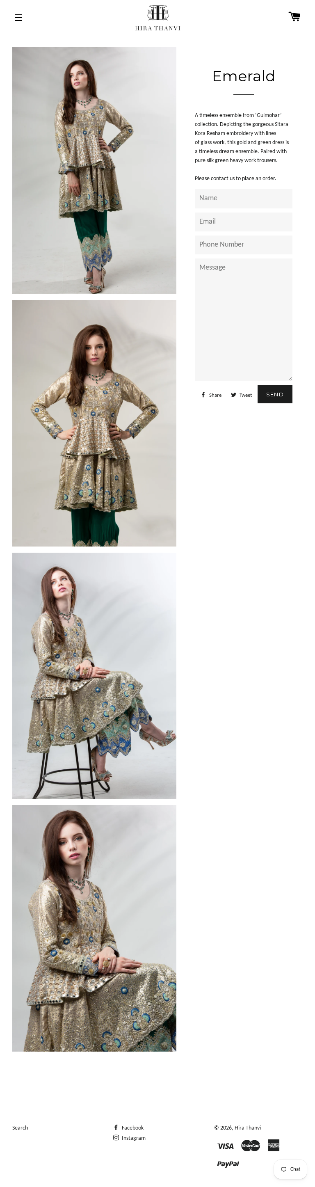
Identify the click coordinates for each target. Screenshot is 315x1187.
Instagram (133, 1138)
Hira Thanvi (248, 1128)
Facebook (132, 1128)
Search (20, 1128)
